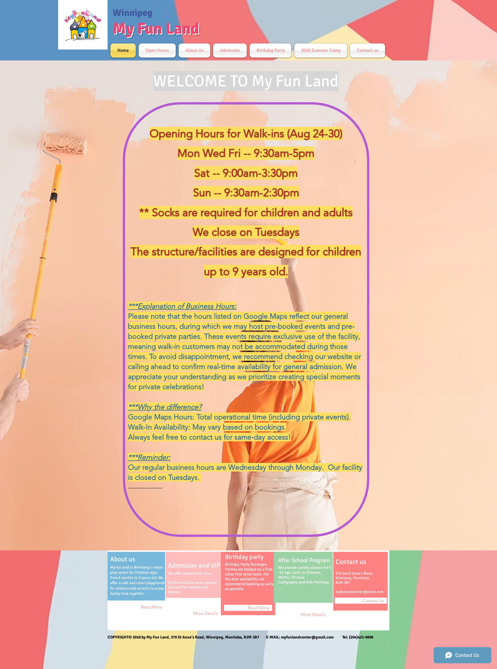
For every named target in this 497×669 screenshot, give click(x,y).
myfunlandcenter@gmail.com (359, 592)
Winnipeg (132, 13)
